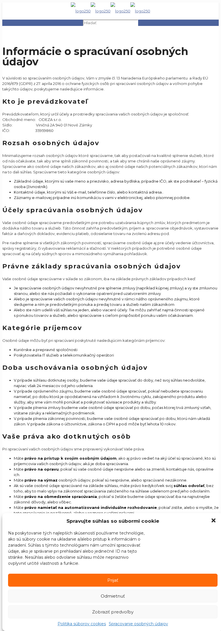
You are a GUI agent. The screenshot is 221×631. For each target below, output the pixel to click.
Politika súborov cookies (82, 623)
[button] (214, 521)
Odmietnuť (113, 596)
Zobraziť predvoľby (113, 612)
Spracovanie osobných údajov (138, 623)
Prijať (112, 580)
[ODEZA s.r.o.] (110, 11)
